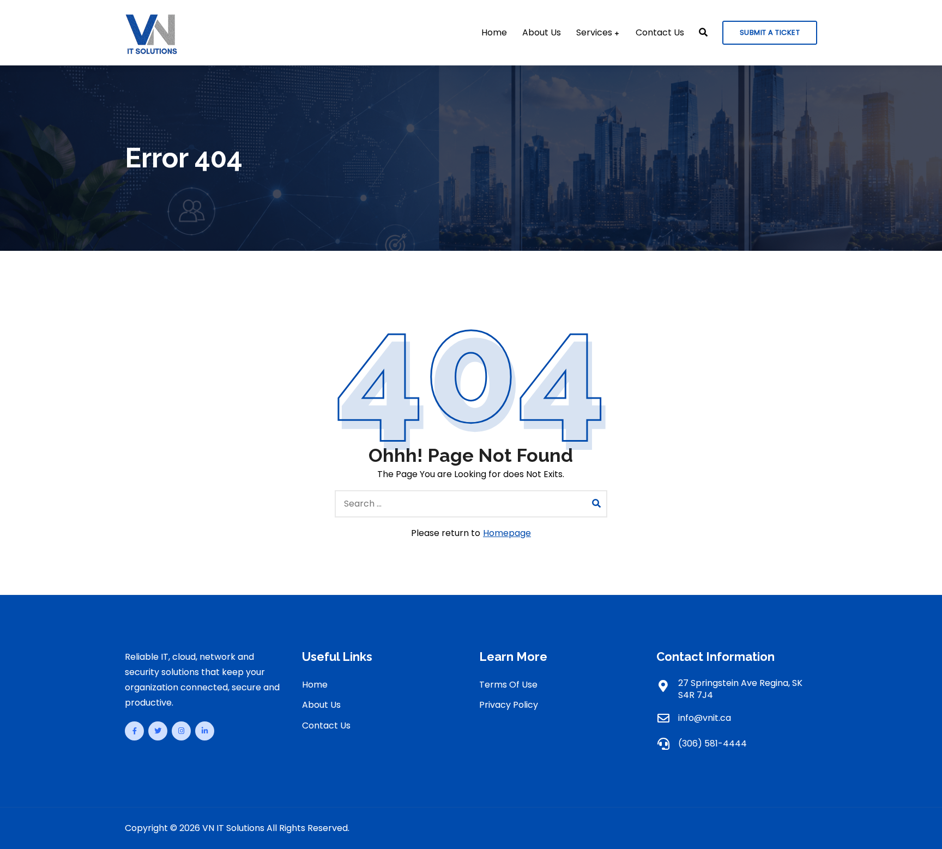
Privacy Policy (508, 705)
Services (594, 33)
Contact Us (660, 33)
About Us (541, 33)
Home (494, 33)
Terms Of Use (508, 684)
